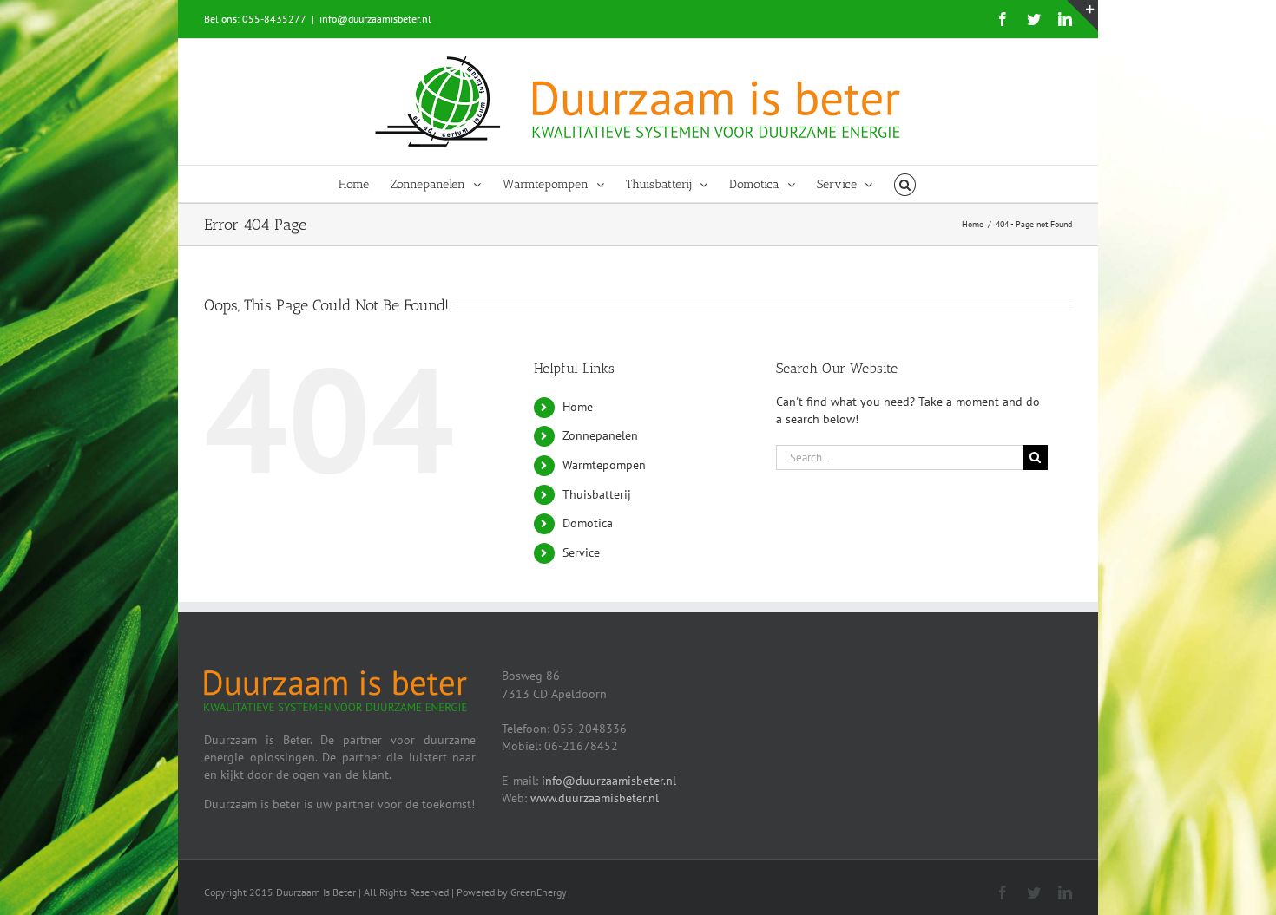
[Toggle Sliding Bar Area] (1082, 15)
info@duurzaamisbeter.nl (375, 18)
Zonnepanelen (600, 435)
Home (577, 407)
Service (581, 552)
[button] (905, 184)
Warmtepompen (604, 465)
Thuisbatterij (596, 494)
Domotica (587, 523)
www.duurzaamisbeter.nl (594, 798)
